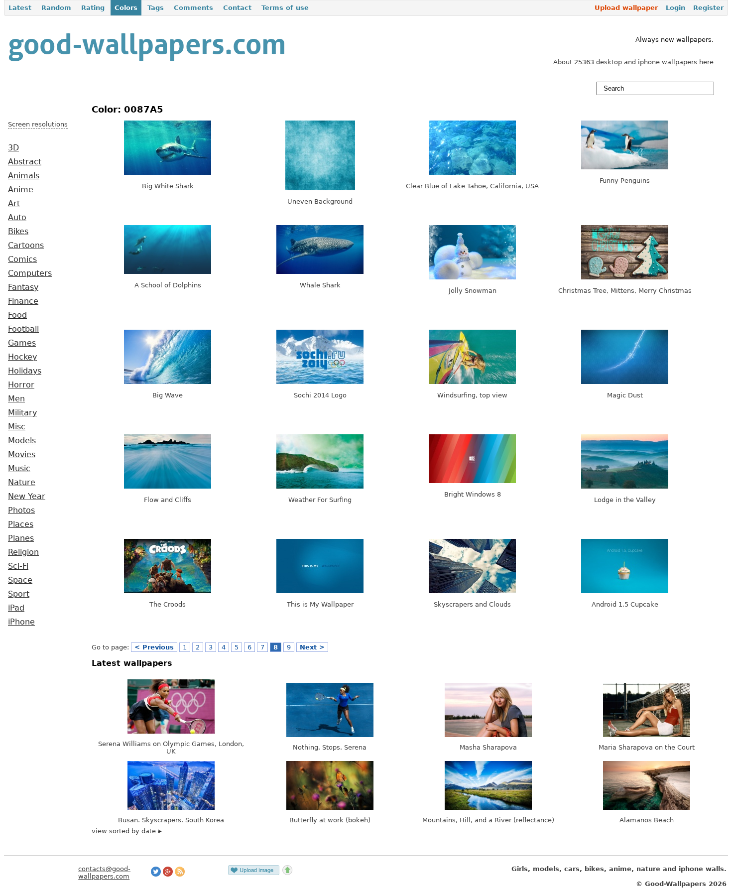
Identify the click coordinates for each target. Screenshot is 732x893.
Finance (23, 301)
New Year (26, 496)
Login (675, 7)
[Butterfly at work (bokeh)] (329, 807)
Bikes (18, 231)
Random (56, 7)
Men (16, 398)
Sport (18, 594)
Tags (155, 7)
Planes (21, 538)
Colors (126, 7)
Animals (23, 175)
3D (13, 147)
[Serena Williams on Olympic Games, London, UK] (171, 731)
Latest (19, 7)
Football (23, 329)
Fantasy (23, 287)
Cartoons (26, 245)
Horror (21, 385)
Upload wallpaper (626, 7)
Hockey (22, 357)
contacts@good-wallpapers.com (104, 872)
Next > (312, 647)
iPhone (21, 622)
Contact (237, 7)
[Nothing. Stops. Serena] (329, 735)
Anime (20, 189)
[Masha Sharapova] (488, 735)
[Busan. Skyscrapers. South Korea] (171, 807)
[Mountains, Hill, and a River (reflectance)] (488, 807)
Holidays (24, 371)
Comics (22, 259)
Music (19, 468)
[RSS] (180, 874)
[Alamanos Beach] (646, 807)
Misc (16, 426)
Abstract (24, 161)
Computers (30, 273)
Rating (93, 7)
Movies (21, 454)
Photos (21, 510)
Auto (17, 217)
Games (22, 343)
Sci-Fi (18, 566)
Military (22, 412)
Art (14, 203)
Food (17, 315)
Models (22, 440)
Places (20, 524)
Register (708, 7)
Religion (23, 552)
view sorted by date (125, 831)
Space (20, 580)
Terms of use (285, 7)
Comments (193, 7)
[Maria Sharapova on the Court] (646, 735)
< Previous (154, 647)
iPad (16, 608)
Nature (21, 482)
